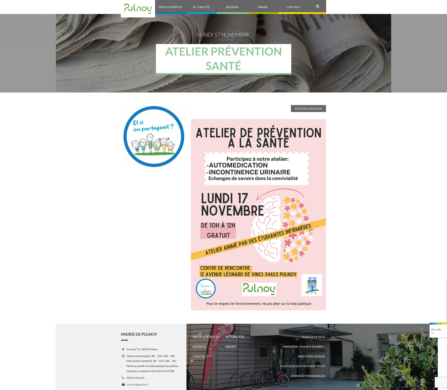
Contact (200, 356)
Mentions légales (311, 356)
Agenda (199, 346)
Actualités (234, 337)
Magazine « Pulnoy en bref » (304, 346)
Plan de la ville (313, 336)
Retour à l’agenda (308, 108)
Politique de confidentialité (302, 366)
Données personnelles (308, 375)
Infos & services (206, 337)
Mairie (231, 346)
